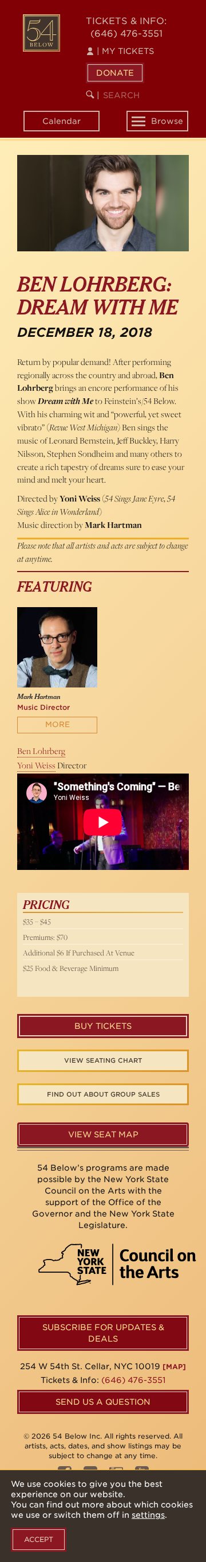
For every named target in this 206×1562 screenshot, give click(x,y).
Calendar (61, 121)
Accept (38, 1539)
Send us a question (103, 1401)
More (57, 724)
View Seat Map (103, 1134)
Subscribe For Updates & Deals (103, 1333)
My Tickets (125, 51)
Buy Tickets (103, 1026)
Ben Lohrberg (41, 751)
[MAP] (174, 1366)
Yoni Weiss (36, 765)
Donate (115, 72)
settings (148, 1515)
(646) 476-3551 (126, 33)
